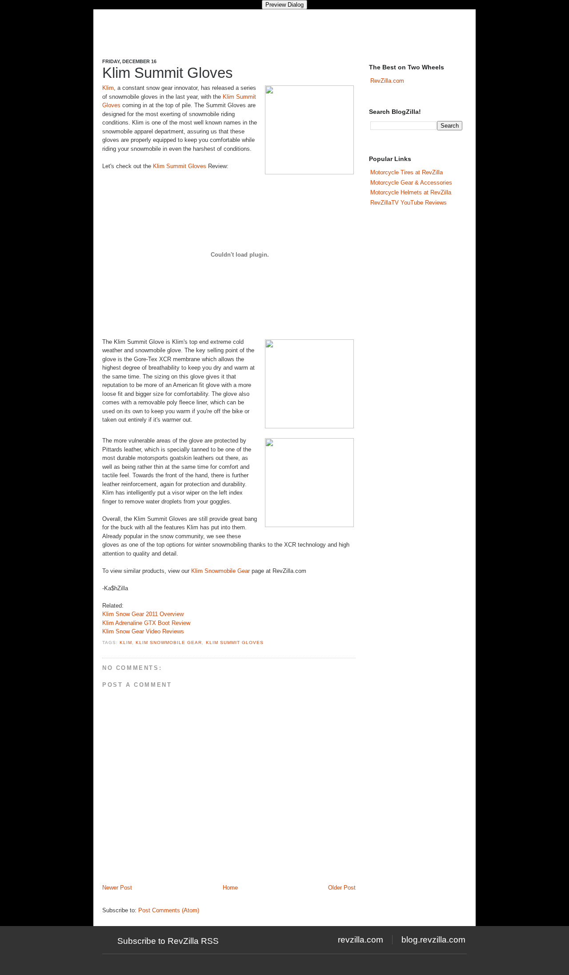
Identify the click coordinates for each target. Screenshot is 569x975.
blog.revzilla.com (433, 939)
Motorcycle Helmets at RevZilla (410, 192)
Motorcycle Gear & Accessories (411, 182)
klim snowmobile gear (169, 642)
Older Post (342, 887)
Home (230, 887)
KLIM (126, 642)
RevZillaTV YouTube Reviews (408, 202)
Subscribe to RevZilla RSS (168, 941)
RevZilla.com (387, 80)
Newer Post (117, 887)
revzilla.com (360, 939)
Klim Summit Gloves (167, 73)
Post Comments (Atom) (168, 910)
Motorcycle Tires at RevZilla (406, 172)
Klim (108, 88)
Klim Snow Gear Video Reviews (143, 631)
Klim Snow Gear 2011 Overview (143, 614)
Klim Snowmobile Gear (220, 571)
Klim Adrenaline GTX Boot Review (146, 623)
